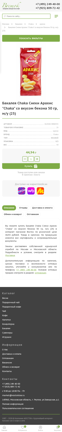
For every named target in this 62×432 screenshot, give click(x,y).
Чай (4, 311)
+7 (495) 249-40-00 (48, 4)
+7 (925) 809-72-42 (48, 8)
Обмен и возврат (13, 214)
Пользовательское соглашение (18, 408)
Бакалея (6, 328)
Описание (9, 207)
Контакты (7, 371)
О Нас (5, 349)
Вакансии (7, 362)
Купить (28, 166)
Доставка (10, 255)
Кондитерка (8, 324)
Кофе (4, 315)
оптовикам (40, 273)
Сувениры (7, 332)
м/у (57, 141)
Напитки (6, 319)
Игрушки (6, 337)
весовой (54, 137)
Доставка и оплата (42, 207)
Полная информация (12, 404)
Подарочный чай (10, 302)
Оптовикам (33, 214)
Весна (5, 298)
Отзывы (23, 207)
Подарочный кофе (11, 306)
